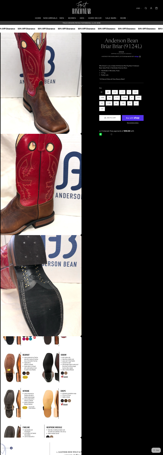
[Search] (146, 8)
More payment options (132, 122)
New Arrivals (50, 18)
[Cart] (156, 8)
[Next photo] (81, 84)
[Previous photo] (81, 76)
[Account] (151, 8)
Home (38, 18)
